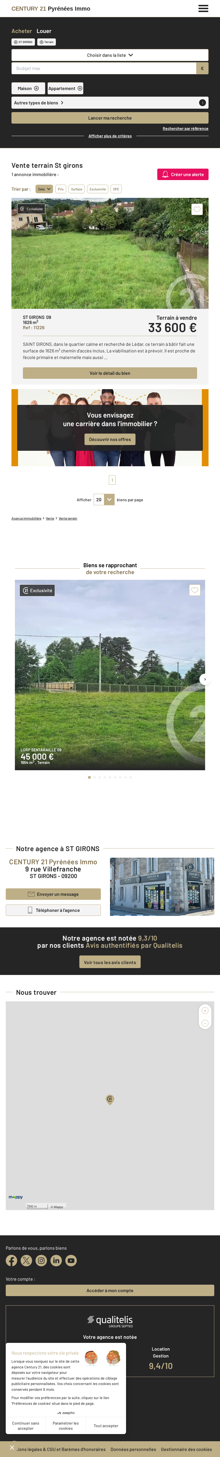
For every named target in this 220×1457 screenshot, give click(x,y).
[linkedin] (56, 1260)
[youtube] (71, 1260)
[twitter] (26, 1260)
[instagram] (41, 1260)
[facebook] (11, 1260)
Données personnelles (133, 1449)
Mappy (58, 1206)
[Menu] (204, 7)
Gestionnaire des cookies (186, 1449)
